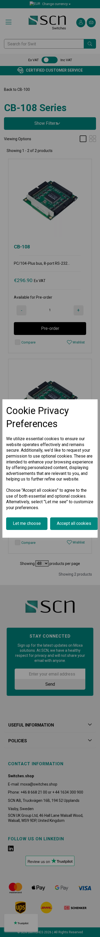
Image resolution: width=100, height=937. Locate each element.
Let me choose (27, 523)
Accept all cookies (74, 523)
